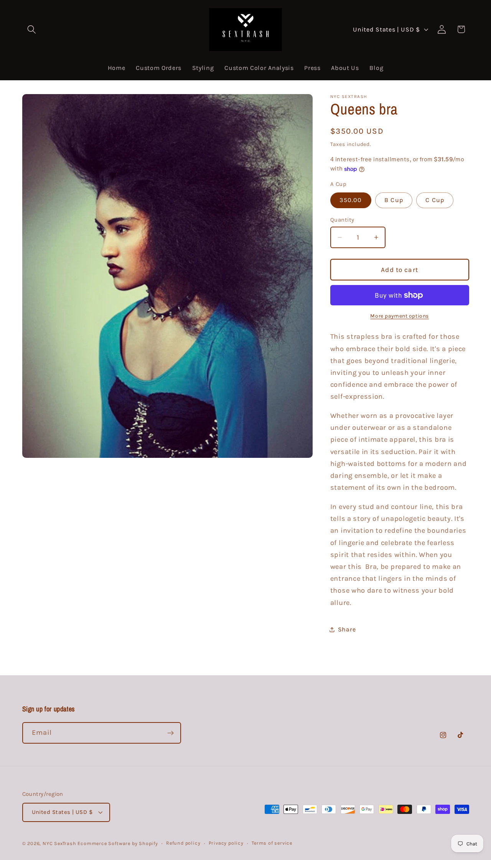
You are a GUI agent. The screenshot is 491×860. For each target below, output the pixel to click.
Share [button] (347, 629)
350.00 (350, 200)
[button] (32, 29)
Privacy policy (226, 843)
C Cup (434, 200)
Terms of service (272, 843)
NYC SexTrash (59, 843)
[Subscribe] (170, 733)
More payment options (399, 316)
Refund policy (183, 843)
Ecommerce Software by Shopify (117, 843)
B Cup (393, 200)
